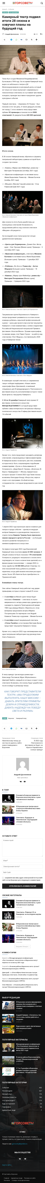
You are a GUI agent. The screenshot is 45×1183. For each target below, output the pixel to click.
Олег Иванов (7, 985)
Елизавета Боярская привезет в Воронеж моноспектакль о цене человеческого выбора (28, 797)
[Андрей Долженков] (3, 34)
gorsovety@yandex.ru (19, 1144)
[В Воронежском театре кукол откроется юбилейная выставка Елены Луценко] (8, 809)
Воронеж (11, 718)
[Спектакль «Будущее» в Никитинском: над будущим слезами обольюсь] (8, 821)
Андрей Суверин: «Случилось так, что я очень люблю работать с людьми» (28, 1017)
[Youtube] (24, 781)
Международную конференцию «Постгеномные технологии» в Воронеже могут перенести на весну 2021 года (20, 960)
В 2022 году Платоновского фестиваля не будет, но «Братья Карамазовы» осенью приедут (34, 745)
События (11, 9)
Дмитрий (5, 972)
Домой (4, 9)
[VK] (21, 39)
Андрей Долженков (12, 34)
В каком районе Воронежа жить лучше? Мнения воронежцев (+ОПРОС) (28, 1059)
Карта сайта (6, 1165)
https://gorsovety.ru (22, 777)
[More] (36, 39)
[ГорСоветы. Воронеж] (22, 3)
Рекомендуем (7, 801)
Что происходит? (13, 12)
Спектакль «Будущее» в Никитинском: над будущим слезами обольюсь (26, 820)
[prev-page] (3, 828)
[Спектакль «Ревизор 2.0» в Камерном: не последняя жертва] (8, 915)
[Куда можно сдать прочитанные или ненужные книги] (8, 1029)
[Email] (26, 39)
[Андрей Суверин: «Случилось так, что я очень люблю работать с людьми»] (8, 1018)
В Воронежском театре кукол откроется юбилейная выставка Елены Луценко (28, 808)
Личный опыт (7, 824)
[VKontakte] (21, 781)
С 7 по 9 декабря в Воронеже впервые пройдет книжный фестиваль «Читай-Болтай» (27, 1070)
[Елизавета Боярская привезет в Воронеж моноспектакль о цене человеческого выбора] (8, 798)
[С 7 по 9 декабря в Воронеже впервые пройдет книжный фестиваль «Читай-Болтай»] (8, 1071)
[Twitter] (31, 39)
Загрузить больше (22, 946)
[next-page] (7, 828)
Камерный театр (21, 718)
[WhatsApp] (16, 39)
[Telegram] (11, 39)
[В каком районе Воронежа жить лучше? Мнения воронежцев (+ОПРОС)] (8, 1060)
